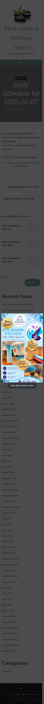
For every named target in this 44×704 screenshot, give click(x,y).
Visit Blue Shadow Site (22, 385)
